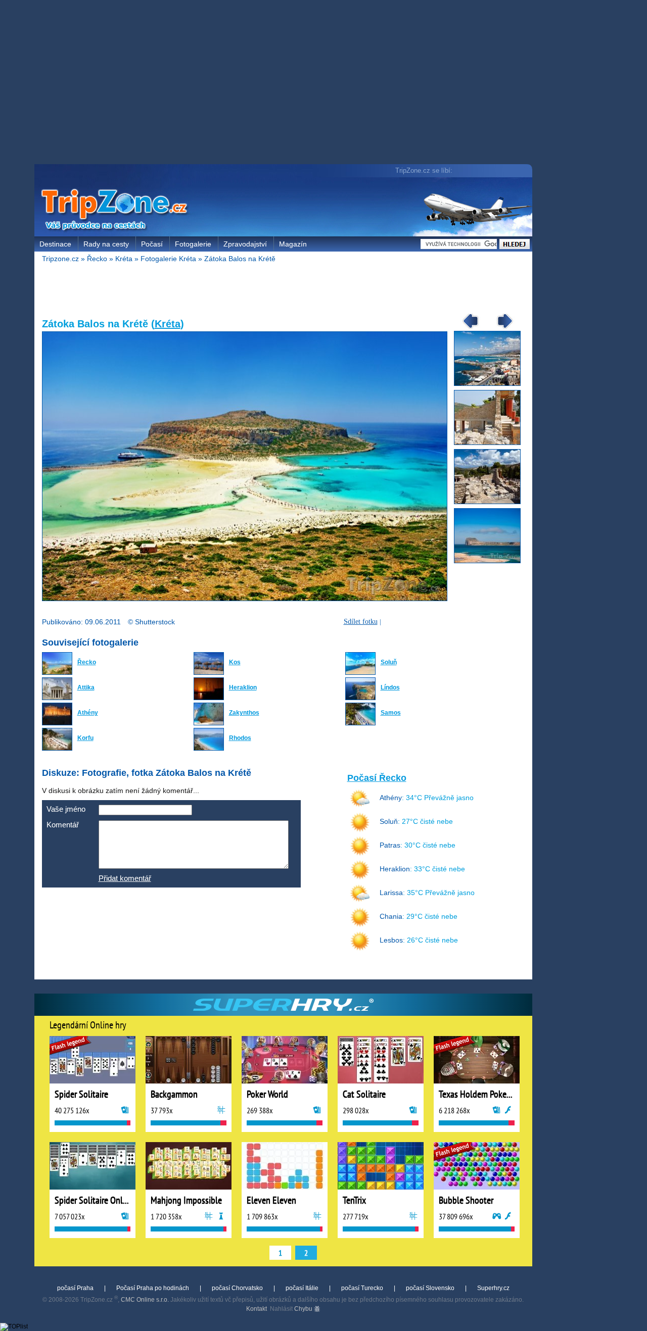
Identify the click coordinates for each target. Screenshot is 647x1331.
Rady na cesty (106, 244)
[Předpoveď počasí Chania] (360, 925)
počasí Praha (75, 1288)
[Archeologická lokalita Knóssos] (491, 502)
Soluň (389, 662)
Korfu (85, 738)
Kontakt (256, 1308)
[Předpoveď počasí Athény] (360, 806)
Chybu (304, 1308)
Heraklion (243, 687)
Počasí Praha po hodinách (152, 1288)
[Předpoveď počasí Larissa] (360, 901)
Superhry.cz (493, 1288)
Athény (87, 712)
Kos (235, 662)
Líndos (390, 687)
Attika (86, 687)
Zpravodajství (245, 244)
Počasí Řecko (376, 778)
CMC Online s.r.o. (145, 1299)
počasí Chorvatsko (237, 1288)
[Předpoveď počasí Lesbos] (360, 949)
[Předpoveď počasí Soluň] (360, 830)
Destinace (55, 244)
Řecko (97, 259)
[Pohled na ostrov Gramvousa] (491, 561)
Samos (391, 712)
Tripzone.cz (60, 259)
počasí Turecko (362, 1288)
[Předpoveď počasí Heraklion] (360, 877)
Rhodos (240, 738)
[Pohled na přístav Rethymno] (491, 384)
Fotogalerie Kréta (168, 259)
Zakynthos (244, 712)
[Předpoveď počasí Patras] (360, 854)
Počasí (152, 244)
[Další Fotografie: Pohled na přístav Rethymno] (501, 328)
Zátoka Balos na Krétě (239, 259)
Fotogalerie (193, 244)
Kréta (123, 259)
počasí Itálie (302, 1288)
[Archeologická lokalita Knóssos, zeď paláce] (491, 443)
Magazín (293, 244)
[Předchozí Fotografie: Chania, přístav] (467, 328)
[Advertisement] (285, 83)
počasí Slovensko (430, 1288)
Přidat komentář (125, 878)
